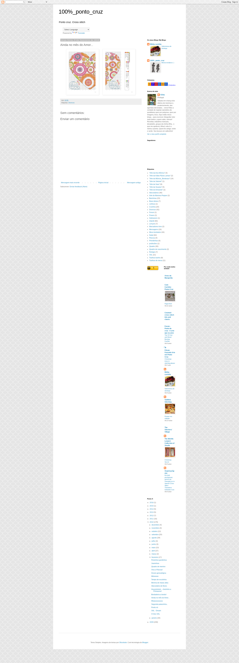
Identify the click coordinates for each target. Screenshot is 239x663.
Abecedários (154, 193)
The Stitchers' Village (168, 429)
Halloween (153, 218)
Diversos (71, 103)
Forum (151, 212)
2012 (152, 516)
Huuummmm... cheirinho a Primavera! (161, 590)
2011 (152, 519)
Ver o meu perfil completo (156, 134)
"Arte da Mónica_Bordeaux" (159, 179)
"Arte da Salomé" (155, 181)
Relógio (152, 252)
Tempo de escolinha (159, 580)
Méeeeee (155, 576)
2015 (152, 506)
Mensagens (153, 229)
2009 (152, 622)
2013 (152, 512)
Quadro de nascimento (157, 249)
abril (153, 551)
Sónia (162, 95)
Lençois (152, 224)
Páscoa (152, 238)
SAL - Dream (156, 611)
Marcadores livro (155, 227)
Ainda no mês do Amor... (160, 598)
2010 (152, 522)
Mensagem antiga (134, 183)
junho (154, 544)
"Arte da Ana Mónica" (157, 173)
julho (154, 541)
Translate (81, 33)
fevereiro (155, 557)
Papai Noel (168, 304)
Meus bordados (155, 232)
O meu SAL (155, 614)
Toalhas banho (154, 258)
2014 (152, 509)
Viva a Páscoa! (157, 570)
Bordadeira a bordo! (158, 595)
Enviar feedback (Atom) (78, 187)
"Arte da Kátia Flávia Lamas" (160, 176)
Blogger (145, 642)
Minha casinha (155, 44)
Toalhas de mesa (155, 260)
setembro (155, 535)
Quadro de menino (158, 567)
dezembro (156, 525)
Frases (151, 215)
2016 (152, 503)
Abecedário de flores (159, 586)
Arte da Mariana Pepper (158, 195)
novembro (156, 528)
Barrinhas (153, 198)
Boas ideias (153, 201)
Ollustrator (123, 642)
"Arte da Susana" (155, 187)
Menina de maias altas (159, 583)
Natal (151, 235)
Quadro (152, 246)
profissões (153, 244)
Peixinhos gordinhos (159, 560)
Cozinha (152, 207)
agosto (154, 538)
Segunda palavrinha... (159, 604)
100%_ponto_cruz (81, 12)
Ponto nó (154, 607)
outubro (155, 531)
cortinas (152, 204)
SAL (150, 255)
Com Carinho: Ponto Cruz (169, 287)
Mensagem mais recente (70, 183)
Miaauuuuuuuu (157, 601)
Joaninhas (155, 563)
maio (154, 548)
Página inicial (103, 183)
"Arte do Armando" (156, 190)
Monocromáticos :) (168, 62)
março (154, 554)
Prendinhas (153, 241)
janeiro (154, 618)
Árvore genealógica (158, 573)
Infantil (151, 221)
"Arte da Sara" (154, 184)
